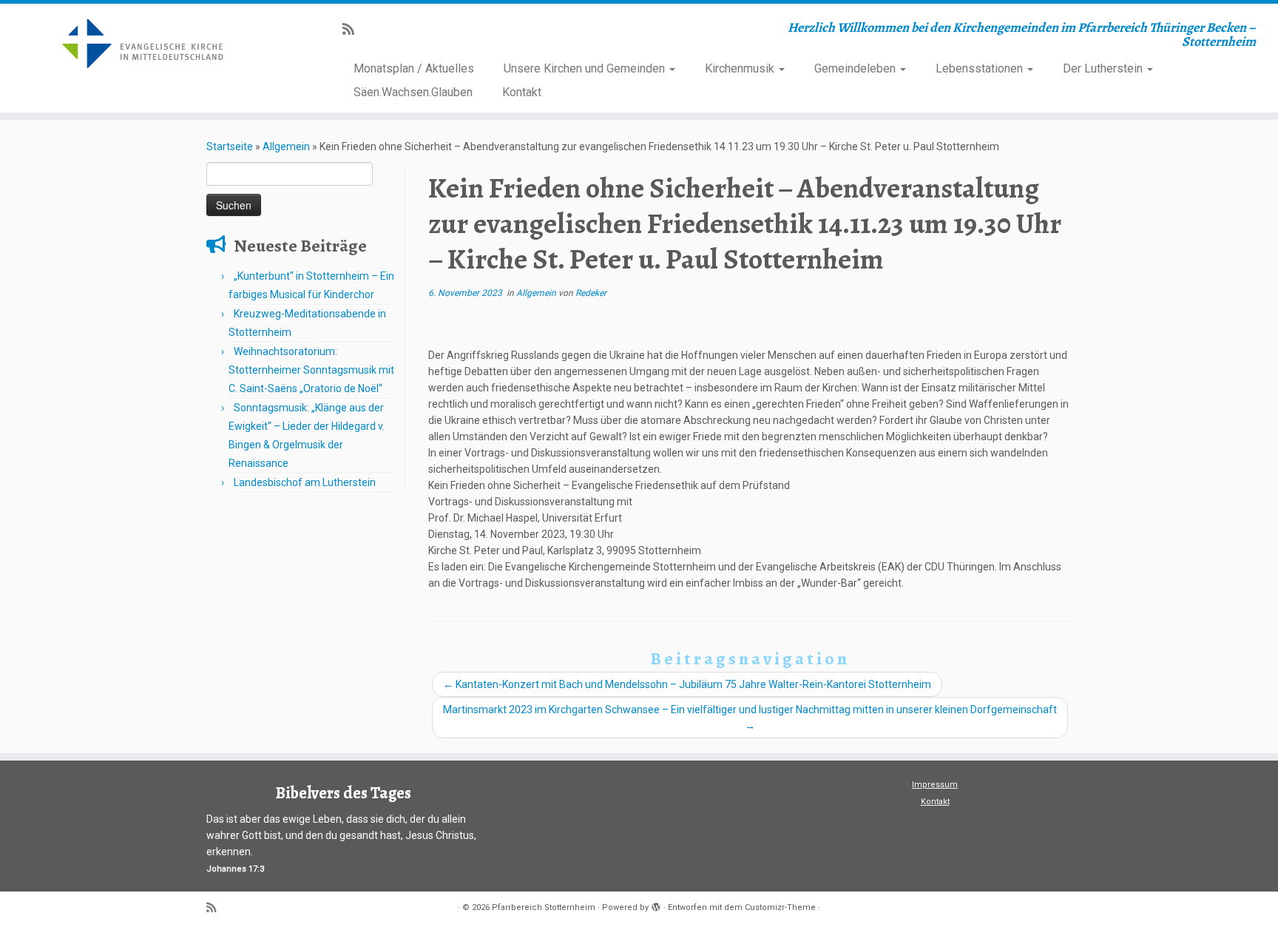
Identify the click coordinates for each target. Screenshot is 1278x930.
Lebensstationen (981, 68)
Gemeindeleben (856, 68)
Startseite (229, 146)
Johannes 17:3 (235, 869)
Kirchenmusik (741, 68)
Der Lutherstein (1104, 68)
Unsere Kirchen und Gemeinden (586, 68)
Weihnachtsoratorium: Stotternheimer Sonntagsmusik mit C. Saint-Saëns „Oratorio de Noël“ (311, 370)
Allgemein (286, 146)
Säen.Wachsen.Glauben (413, 92)
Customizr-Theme (780, 907)
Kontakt (521, 92)
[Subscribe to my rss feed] (353, 29)
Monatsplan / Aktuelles (414, 68)
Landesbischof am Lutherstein (305, 482)
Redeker (590, 293)
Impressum (935, 784)
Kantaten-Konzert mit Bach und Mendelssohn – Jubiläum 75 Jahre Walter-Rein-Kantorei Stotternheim (687, 684)
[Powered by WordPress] (656, 905)
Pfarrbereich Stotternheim (543, 907)
